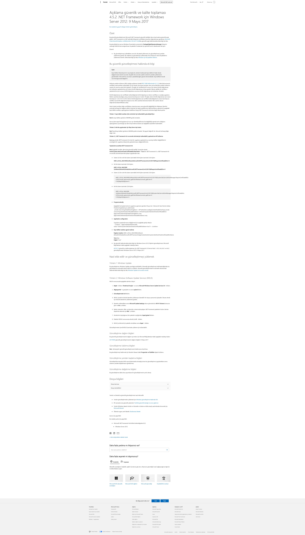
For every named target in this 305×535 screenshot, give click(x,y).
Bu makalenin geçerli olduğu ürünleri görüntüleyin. (123, 27)
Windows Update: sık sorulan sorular (138, 270)
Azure (153, 514)
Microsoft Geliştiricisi (179, 509)
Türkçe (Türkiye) (94, 531)
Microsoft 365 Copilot (156, 524)
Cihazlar (132, 2)
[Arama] (167, 450)
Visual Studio (177, 527)
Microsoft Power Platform (179, 521)
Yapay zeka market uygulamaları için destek (183, 514)
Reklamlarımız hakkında (200, 532)
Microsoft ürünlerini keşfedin (94, 516)
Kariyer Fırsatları (199, 509)
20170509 (112, 340)
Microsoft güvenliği (146, 484)
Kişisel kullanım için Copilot (94, 511)
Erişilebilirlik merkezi (162, 484)
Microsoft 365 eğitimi (131, 484)
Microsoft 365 (112, 2)
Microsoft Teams (155, 527)
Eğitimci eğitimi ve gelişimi (137, 521)
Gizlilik (176, 532)
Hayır (164, 501)
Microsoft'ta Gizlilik (199, 514)
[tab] (115, 462)
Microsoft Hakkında (199, 511)
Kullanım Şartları (182, 532)
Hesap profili (113, 509)
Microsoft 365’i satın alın (166, 2)
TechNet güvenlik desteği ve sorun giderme (146, 403)
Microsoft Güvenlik (156, 511)
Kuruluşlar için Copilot (93, 509)
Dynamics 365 (155, 516)
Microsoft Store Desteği (115, 514)
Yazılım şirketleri (178, 524)
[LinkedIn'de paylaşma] (113, 432)
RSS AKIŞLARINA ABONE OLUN (119, 437)
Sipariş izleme (114, 519)
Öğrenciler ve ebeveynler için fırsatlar (139, 524)
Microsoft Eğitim (135, 509)
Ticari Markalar (191, 532)
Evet (156, 501)
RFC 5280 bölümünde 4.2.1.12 (150, 83)
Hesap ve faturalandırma (143, 2)
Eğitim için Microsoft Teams (137, 514)
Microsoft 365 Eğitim (136, 516)
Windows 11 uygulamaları (94, 519)
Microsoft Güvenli (119, 408)
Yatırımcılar (198, 516)
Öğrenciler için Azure (136, 527)
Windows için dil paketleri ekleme (147, 57)
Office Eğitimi (134, 519)
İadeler (112, 516)
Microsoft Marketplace (179, 519)
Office (119, 2)
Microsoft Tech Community (180, 516)
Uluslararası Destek (135, 411)
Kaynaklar (154, 2)
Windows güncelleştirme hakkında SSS (147, 399)
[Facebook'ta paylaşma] (111, 432)
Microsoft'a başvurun (168, 532)
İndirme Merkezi (114, 511)
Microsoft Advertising (156, 521)
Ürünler (125, 2)
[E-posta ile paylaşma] (117, 432)
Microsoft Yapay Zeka (156, 509)
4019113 (116, 248)
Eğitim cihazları (135, 511)
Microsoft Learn (178, 511)
